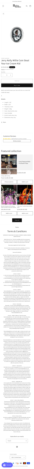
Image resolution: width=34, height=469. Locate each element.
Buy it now (17, 85)
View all (17, 220)
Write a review (17, 141)
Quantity (3, 72)
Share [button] (4, 122)
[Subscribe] (26, 441)
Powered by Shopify (24, 466)
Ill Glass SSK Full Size (5, 175)
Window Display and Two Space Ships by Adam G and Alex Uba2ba (8, 207)
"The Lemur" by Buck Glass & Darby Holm (24, 207)
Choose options (9, 182)
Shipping (3, 69)
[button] (3, 6)
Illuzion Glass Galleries (14, 466)
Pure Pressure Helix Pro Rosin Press (24, 162)
